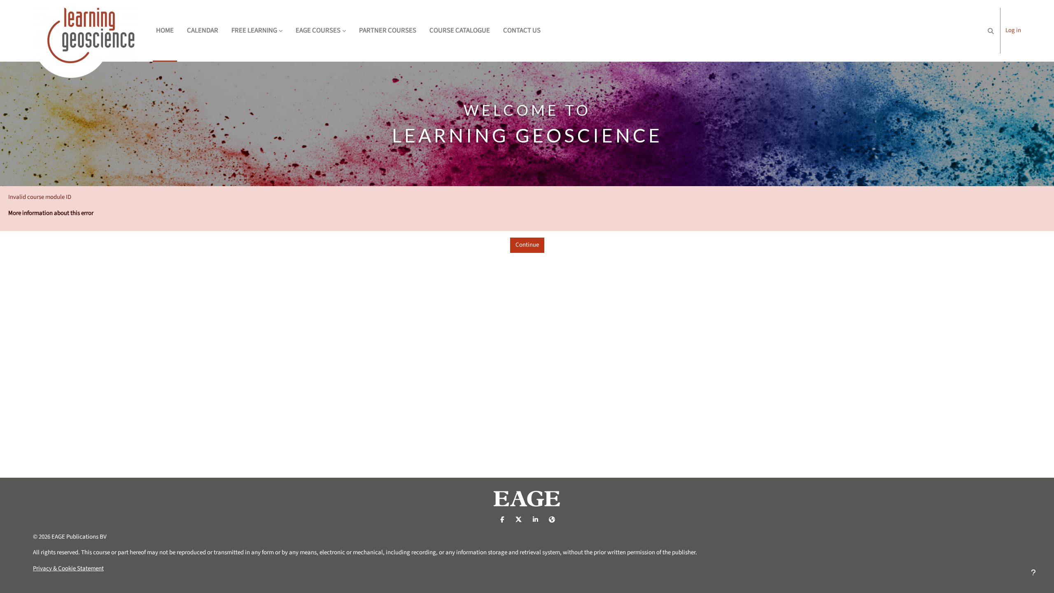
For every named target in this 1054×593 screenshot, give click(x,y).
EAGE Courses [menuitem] (318, 30)
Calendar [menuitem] (202, 30)
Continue (527, 244)
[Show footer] (1033, 572)
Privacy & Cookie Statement (68, 568)
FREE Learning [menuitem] (254, 30)
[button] (990, 30)
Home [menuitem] (165, 30)
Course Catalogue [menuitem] (459, 30)
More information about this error (50, 213)
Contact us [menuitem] (522, 30)
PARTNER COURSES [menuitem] (387, 30)
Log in (1013, 30)
